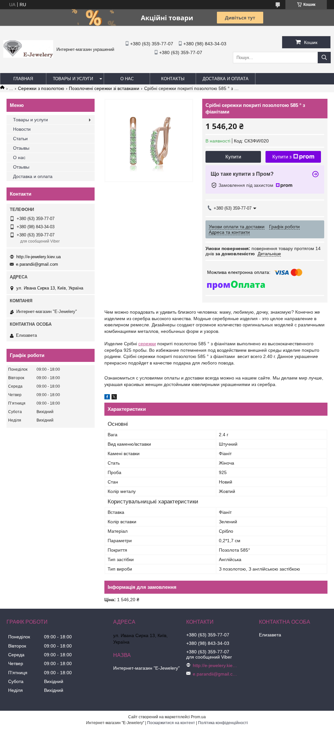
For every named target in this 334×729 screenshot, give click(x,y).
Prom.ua (198, 717)
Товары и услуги (73, 78)
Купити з (282, 156)
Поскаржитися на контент (171, 723)
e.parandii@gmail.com (37, 264)
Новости (22, 129)
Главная (23, 78)
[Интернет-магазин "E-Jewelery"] (28, 56)
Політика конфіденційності (223, 723)
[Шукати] (324, 57)
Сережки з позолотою (41, 88)
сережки (147, 343)
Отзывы (21, 148)
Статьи (20, 138)
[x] (114, 397)
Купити (233, 156)
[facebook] (107, 397)
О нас (127, 78)
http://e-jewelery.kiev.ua (38, 256)
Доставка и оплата (226, 78)
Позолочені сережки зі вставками (104, 88)
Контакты (173, 78)
